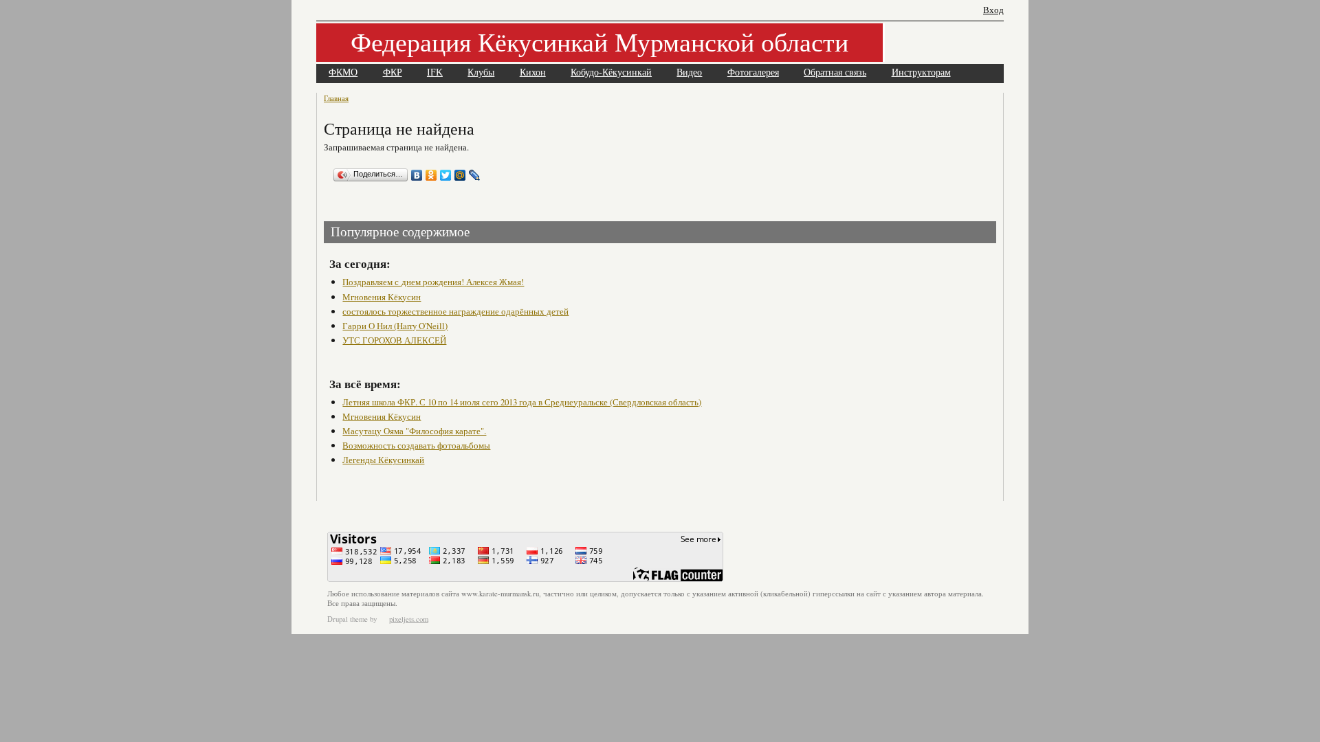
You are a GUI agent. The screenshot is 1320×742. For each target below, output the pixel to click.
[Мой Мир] (460, 175)
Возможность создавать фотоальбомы (416, 445)
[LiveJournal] (475, 175)
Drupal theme (347, 619)
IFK (435, 72)
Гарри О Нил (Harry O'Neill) (395, 325)
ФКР (392, 72)
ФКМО (343, 72)
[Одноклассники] (431, 175)
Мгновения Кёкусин (381, 297)
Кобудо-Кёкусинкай (611, 72)
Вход (993, 10)
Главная (336, 98)
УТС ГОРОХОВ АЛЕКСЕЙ (394, 340)
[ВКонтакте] (417, 175)
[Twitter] (446, 175)
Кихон (533, 72)
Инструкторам (921, 72)
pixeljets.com (408, 619)
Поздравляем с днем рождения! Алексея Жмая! (433, 282)
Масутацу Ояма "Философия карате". (414, 431)
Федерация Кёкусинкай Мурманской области (599, 41)
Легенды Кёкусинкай (383, 459)
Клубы (481, 72)
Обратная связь (835, 72)
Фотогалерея (753, 72)
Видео (689, 72)
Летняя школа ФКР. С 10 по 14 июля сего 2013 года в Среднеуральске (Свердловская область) (521, 402)
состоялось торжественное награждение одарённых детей (455, 311)
